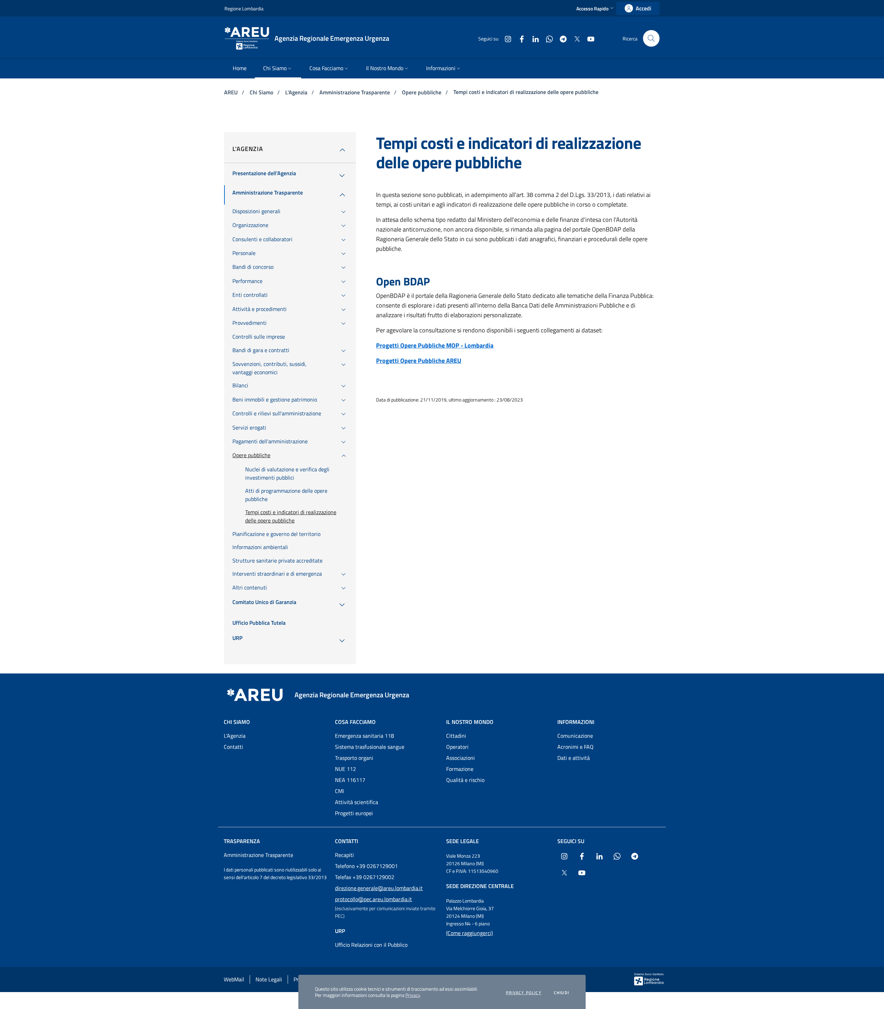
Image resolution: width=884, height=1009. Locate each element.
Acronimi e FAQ (575, 747)
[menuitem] (239, 68)
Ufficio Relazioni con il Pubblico (371, 945)
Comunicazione (575, 736)
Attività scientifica (356, 802)
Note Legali (269, 979)
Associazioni (460, 758)
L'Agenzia (297, 92)
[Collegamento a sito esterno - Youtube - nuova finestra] (588, 38)
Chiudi (561, 993)
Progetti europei (354, 813)
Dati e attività (573, 758)
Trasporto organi (354, 758)
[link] (638, 8)
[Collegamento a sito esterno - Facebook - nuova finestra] (519, 38)
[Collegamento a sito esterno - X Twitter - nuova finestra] (574, 38)
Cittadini (456, 736)
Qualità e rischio (465, 780)
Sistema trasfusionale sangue (369, 747)
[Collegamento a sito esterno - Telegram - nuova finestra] (560, 38)
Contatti (233, 747)
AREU (231, 92)
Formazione (459, 769)
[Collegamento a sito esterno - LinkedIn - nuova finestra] (533, 38)
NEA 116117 (350, 780)
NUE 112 (345, 769)
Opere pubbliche (422, 92)
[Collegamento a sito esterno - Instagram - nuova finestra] (505, 38)
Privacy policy (523, 993)
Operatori (457, 747)
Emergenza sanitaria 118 (364, 736)
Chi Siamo (262, 92)
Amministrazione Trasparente (355, 92)
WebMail (234, 979)
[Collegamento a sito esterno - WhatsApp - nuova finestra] (547, 38)
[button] (595, 8)
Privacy (412, 995)
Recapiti (344, 855)
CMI (339, 791)
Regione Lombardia (243, 8)
